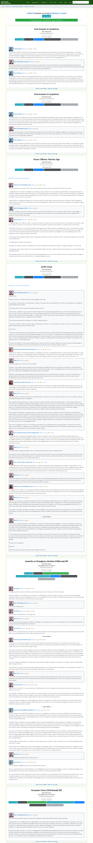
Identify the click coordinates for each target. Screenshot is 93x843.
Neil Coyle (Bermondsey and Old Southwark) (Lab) (26, 432)
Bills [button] (28, 2)
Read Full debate (29, 39)
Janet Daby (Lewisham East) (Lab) (22, 382)
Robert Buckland (17, 49)
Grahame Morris (17, 219)
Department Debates (17, 6)
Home (2, 6)
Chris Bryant (16, 588)
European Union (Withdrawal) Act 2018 (37, 802)
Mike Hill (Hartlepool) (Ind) (20, 208)
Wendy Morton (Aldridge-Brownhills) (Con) (24, 710)
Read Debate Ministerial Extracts (52, 39)
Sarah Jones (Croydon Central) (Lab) (22, 462)
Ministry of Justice (29, 6)
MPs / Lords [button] (52, 2)
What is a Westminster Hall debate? (19, 178)
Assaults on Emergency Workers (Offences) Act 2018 (56, 573)
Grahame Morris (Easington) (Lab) (22, 185)
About (65, 2)
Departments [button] (35, 2)
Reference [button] (44, 2)
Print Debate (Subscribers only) (70, 39)
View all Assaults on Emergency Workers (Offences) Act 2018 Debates (32, 576)
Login (70, 2)
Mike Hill (8, 6)
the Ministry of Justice (57, 13)
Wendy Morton (17, 762)
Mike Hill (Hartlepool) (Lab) (20, 128)
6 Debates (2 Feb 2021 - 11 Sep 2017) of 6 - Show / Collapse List (46, 20)
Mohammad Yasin (17, 684)
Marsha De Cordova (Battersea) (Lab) (23, 486)
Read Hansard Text (38, 39)
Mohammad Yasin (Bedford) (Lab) (22, 639)
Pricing (60, 2)
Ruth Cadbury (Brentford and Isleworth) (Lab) (24, 349)
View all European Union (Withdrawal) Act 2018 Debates (60, 802)
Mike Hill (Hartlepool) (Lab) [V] (21, 61)
